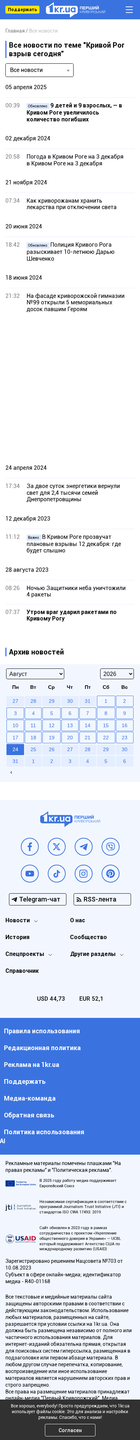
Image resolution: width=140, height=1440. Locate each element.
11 (33, 725)
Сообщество (88, 937)
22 (106, 737)
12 (52, 725)
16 (124, 725)
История (17, 937)
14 (87, 725)
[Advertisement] (70, 388)
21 (87, 737)
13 (70, 725)
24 (15, 749)
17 (15, 737)
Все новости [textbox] (26, 70)
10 (15, 725)
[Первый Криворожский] (75, 10)
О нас (77, 920)
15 (106, 725)
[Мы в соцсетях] (30, 847)
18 (33, 737)
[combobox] (39, 70)
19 (52, 737)
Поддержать (22, 9)
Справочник (22, 970)
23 (124, 737)
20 (70, 737)
